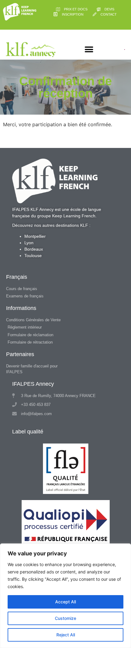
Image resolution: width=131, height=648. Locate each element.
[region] (65, 595)
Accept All (65, 601)
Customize (65, 618)
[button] (89, 50)
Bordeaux (33, 249)
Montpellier (35, 236)
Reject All (65, 634)
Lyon (29, 242)
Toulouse (33, 255)
